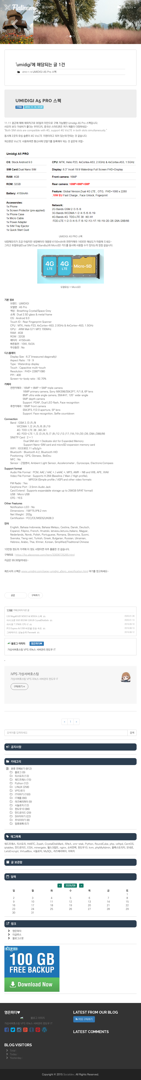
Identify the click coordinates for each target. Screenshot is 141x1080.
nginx (63, 847)
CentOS (128, 843)
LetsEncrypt (11, 851)
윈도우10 (22, 809)
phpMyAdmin (102, 847)
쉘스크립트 (52, 847)
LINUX (21, 787)
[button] (10, 22)
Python (21, 783)
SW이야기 (22, 816)
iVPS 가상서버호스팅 (25, 674)
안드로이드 (22, 812)
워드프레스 (22, 779)
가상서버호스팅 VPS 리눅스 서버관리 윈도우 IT (34, 679)
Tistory (128, 7)
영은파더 (16, 931)
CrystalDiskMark (54, 843)
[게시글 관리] (23, 595)
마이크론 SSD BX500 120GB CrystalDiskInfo (28, 620)
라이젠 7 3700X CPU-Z (17, 624)
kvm (91, 847)
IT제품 (19, 107)
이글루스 (16, 934)
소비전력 (72, 847)
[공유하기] (18, 595)
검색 (132, 732)
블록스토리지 (118, 847)
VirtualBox (26, 851)
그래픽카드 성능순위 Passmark (21, 632)
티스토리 (21, 776)
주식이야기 (22, 820)
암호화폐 (21, 823)
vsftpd (119, 843)
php (112, 843)
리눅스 (68, 843)
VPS (19, 790)
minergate (40, 847)
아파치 (71, 851)
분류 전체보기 (21, 768)
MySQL (48, 851)
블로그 (19, 772)
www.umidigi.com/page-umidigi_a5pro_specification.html (54, 571)
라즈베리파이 (23, 801)
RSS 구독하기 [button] (85, 1019)
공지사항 (48, 7)
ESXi (30, 847)
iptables (8, 847)
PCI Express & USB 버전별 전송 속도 (24, 628)
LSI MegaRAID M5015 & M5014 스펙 (24, 616)
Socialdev (68, 1074)
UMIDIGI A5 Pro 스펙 (44, 71)
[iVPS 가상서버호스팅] (20, 7)
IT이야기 (22, 794)
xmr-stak (78, 843)
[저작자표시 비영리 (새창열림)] (46, 595)
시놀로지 (21, 805)
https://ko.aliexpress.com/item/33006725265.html (45, 554)
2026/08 (70, 885)
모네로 (129, 847)
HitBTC (31, 843)
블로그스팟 (18, 938)
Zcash (40, 843)
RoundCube (101, 843)
